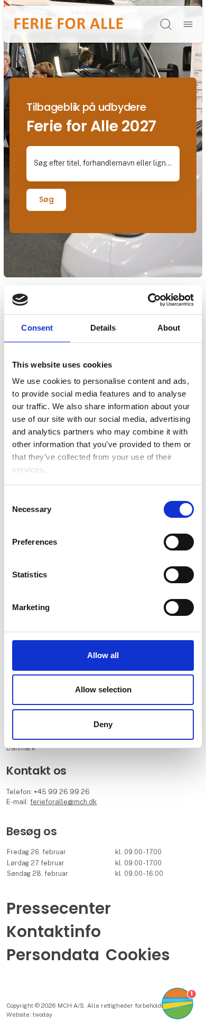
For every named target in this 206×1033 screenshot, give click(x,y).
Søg (46, 199)
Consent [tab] (37, 327)
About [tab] (169, 327)
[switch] (179, 542)
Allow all (103, 655)
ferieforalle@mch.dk (63, 802)
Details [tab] (103, 327)
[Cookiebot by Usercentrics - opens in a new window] (148, 299)
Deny (103, 724)
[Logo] (68, 24)
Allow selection (103, 689)
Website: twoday (29, 1014)
